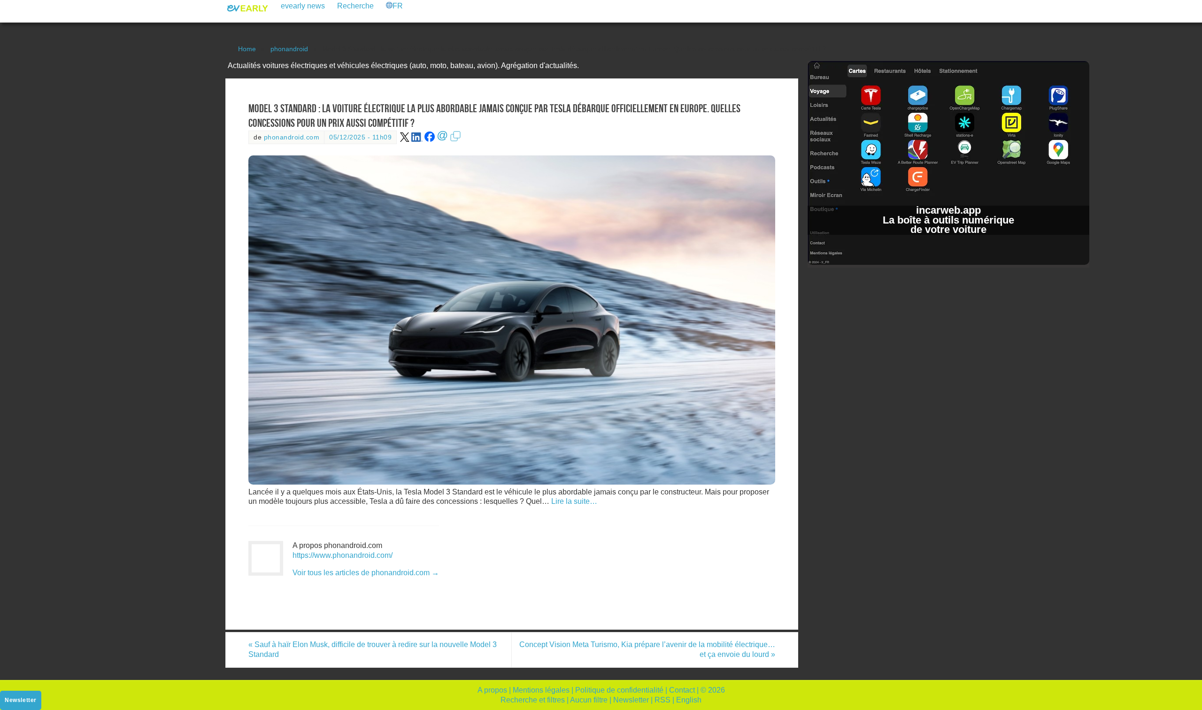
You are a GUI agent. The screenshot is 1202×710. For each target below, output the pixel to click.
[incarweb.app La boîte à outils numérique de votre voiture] (948, 262)
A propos (492, 690)
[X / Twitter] (404, 139)
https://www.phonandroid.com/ (343, 555)
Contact (682, 690)
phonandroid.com (292, 137)
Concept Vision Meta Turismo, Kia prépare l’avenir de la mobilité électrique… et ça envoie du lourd (647, 649)
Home (247, 49)
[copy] (455, 139)
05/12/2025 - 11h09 (360, 137)
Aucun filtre (589, 700)
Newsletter (631, 700)
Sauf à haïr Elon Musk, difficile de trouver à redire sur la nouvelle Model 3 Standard (372, 649)
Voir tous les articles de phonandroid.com (366, 573)
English (688, 700)
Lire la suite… (574, 501)
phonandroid (289, 49)
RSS (662, 700)
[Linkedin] (417, 139)
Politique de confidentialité (619, 690)
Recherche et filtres (533, 700)
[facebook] (429, 139)
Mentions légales (541, 690)
